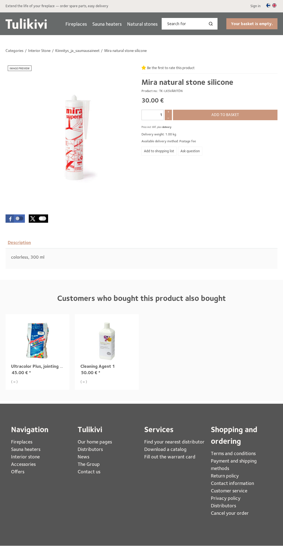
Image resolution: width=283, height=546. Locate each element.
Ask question (190, 151)
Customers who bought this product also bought (141, 298)
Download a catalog (165, 449)
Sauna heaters (107, 24)
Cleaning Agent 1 (97, 366)
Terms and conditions (233, 453)
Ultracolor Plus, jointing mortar (42, 366)
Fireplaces (76, 24)
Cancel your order (230, 513)
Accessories (23, 464)
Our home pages (95, 442)
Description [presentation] (19, 242)
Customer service (229, 491)
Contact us (89, 471)
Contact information (232, 483)
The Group (89, 464)
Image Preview (20, 68)
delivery (166, 126)
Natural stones (142, 24)
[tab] (19, 242)
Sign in (255, 6)
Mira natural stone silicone (187, 82)
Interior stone (25, 457)
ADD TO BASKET (225, 114)
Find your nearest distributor (174, 442)
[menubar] (111, 24)
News (83, 457)
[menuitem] (76, 24)
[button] (15, 218)
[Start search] (212, 24)
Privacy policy (225, 498)
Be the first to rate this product (171, 68)
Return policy (225, 476)
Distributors (90, 449)
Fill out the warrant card (169, 457)
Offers (17, 471)
